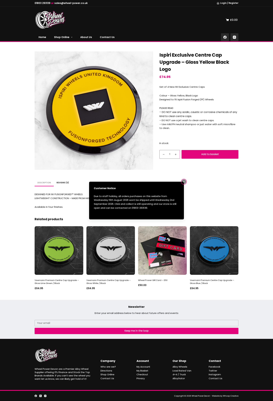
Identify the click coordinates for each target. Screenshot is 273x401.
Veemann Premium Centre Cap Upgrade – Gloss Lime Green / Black (57, 282)
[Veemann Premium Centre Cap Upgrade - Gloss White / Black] (110, 250)
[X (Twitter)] (40, 396)
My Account (143, 366)
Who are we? (108, 366)
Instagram (215, 374)
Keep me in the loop (136, 330)
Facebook (214, 366)
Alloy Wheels (180, 366)
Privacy (140, 378)
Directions (106, 370)
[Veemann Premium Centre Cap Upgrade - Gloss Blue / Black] (214, 250)
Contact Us (107, 37)
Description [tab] (44, 182)
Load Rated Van (182, 370)
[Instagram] (234, 37)
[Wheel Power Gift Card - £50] (162, 250)
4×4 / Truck (179, 374)
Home (42, 37)
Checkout (142, 374)
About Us (86, 37)
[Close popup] (184, 182)
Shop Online (61, 37)
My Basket (142, 370)
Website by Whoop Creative (225, 396)
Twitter (213, 370)
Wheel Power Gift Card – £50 (152, 280)
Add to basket (210, 154)
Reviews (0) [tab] (63, 182)
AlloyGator (179, 378)
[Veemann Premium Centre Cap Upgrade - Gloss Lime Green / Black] (59, 250)
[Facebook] (225, 37)
